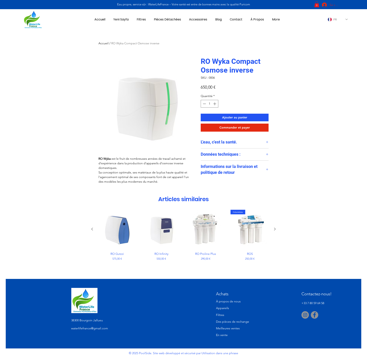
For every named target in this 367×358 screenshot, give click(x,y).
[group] (183, 242)
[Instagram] (305, 315)
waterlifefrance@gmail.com (89, 328)
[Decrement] (204, 103)
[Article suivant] (275, 229)
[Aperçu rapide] (117, 229)
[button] (316, 4)
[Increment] (215, 103)
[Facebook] (314, 315)
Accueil (103, 43)
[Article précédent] (92, 229)
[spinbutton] (209, 103)
